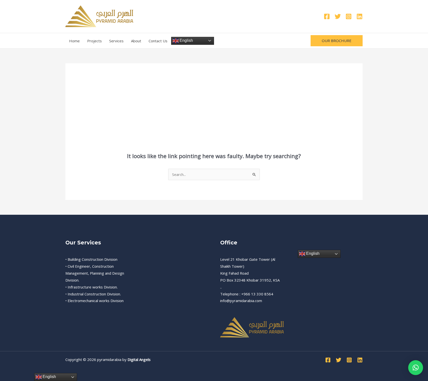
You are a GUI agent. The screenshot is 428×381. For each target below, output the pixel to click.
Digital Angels (139, 359)
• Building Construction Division (91, 259)
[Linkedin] (359, 16)
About (136, 40)
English (186, 40)
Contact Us (158, 40)
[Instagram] (349, 16)
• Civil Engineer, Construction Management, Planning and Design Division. (94, 273)
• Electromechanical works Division (94, 300)
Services (116, 40)
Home (74, 40)
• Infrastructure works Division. (91, 287)
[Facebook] (327, 16)
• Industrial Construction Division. (93, 293)
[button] (337, 40)
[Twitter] (338, 16)
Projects (94, 40)
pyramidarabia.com (246, 300)
